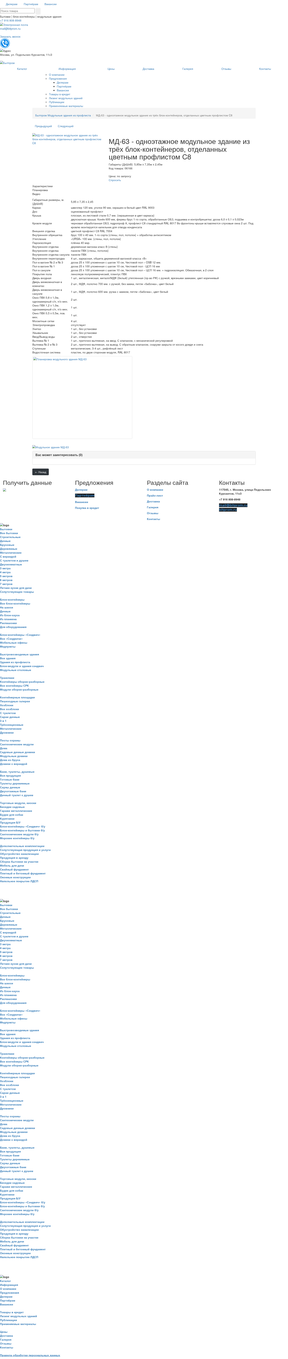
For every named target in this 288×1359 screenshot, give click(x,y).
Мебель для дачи (12, 865)
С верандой (8, 556)
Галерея (152, 507)
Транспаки (7, 678)
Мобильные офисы (13, 642)
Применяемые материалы (18, 1324)
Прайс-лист (155, 495)
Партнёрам (84, 495)
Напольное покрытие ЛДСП (19, 881)
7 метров (6, 584)
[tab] (144, 455)
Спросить (115, 180)
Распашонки (8, 623)
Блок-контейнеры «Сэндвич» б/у (22, 826)
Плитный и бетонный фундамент (23, 873)
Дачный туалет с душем (16, 795)
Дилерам (81, 489)
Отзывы (152, 513)
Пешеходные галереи (15, 701)
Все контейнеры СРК (14, 685)
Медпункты (7, 646)
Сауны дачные (10, 787)
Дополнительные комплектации (22, 846)
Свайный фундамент (14, 869)
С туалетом (8, 713)
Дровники (7, 732)
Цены (3, 1332)
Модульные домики (14, 756)
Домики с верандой (13, 764)
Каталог (5, 1281)
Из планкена (8, 619)
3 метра (5, 568)
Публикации (8, 1320)
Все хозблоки (9, 709)
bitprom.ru (228, 510)
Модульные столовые (15, 670)
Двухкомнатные (11, 564)
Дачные (5, 541)
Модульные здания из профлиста (69, 115)
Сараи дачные (10, 717)
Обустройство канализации (19, 854)
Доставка (153, 501)
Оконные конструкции (15, 877)
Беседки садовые (12, 807)
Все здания (7, 658)
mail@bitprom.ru (10, 29)
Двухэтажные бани (13, 791)
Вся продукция (10, 775)
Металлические (11, 552)
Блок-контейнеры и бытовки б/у (22, 830)
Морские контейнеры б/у (17, 838)
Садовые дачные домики (17, 752)
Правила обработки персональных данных (30, 1355)
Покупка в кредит (87, 508)
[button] (58, 455)
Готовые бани (9, 779)
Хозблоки (6, 705)
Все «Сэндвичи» (11, 638)
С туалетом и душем (14, 560)
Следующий (65, 126)
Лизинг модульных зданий (18, 1316)
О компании (155, 489)
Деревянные (8, 549)
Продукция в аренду (14, 858)
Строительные (10, 537)
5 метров (6, 576)
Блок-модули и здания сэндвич (22, 666)
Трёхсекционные (11, 725)
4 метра (5, 572)
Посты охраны (10, 740)
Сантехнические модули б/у (19, 834)
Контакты (153, 519)
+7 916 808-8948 (10, 20)
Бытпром (41, 115)
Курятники (7, 818)
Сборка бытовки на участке (19, 861)
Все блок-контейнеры (15, 603)
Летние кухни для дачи (16, 588)
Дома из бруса (10, 760)
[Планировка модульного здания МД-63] (82, 397)
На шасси (6, 607)
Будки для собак (11, 814)
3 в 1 (3, 721)
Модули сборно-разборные (19, 689)
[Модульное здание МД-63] (50, 447)
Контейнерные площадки (17, 697)
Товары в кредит (12, 1312)
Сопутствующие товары (17, 592)
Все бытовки (9, 533)
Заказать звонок (10, 36)
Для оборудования (13, 627)
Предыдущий (43, 126)
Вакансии (81, 502)
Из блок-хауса (10, 615)
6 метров (6, 580)
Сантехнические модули (17, 744)
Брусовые (7, 545)
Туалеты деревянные (15, 783)
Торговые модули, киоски (18, 803)
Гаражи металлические (16, 811)
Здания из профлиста (15, 662)
